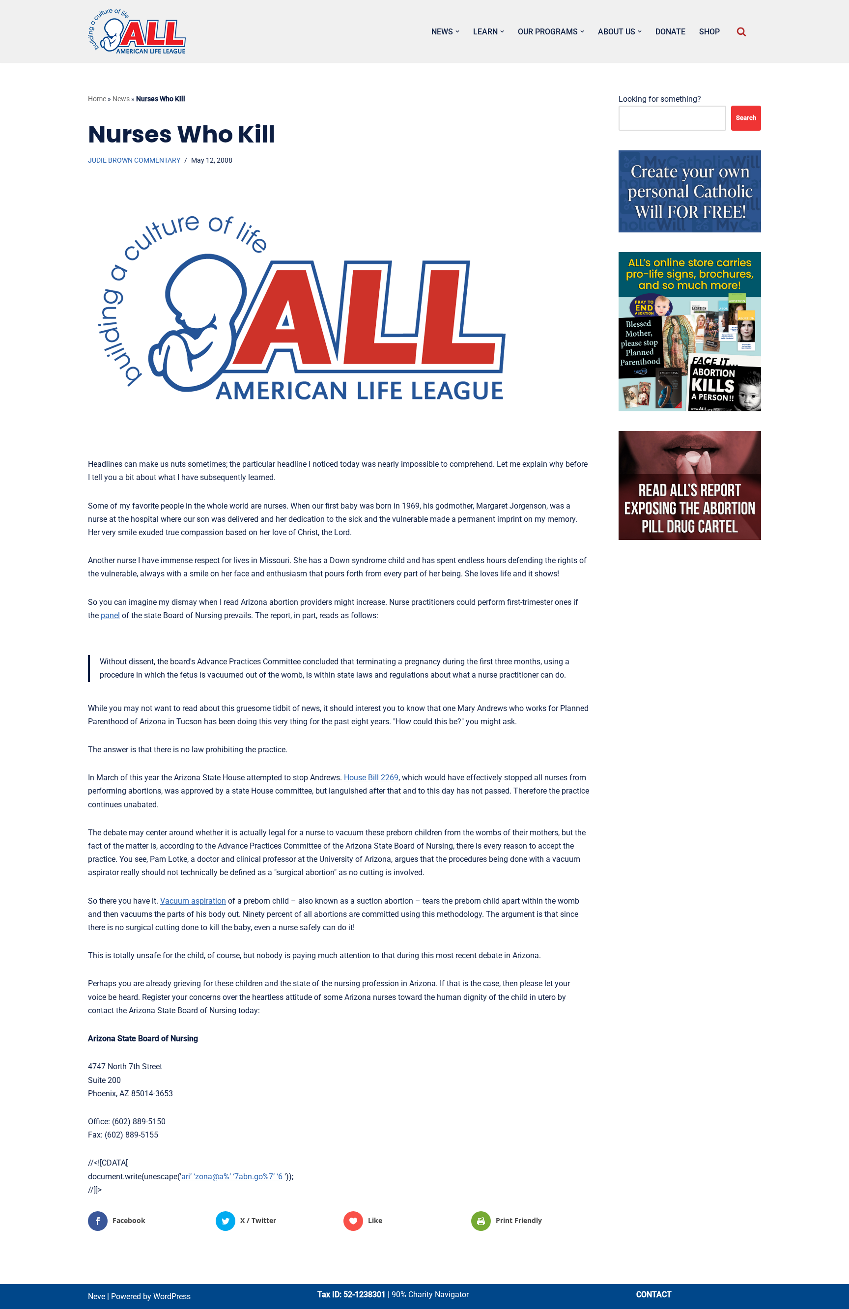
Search (746, 117)
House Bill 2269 (371, 777)
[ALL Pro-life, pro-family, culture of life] (137, 31)
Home (97, 99)
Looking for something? (660, 99)
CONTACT (654, 1294)
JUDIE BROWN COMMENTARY (134, 160)
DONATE (670, 31)
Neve (96, 1296)
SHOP (709, 31)
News (121, 99)
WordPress (172, 1296)
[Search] (741, 31)
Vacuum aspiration (193, 901)
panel (110, 615)
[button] (457, 31)
